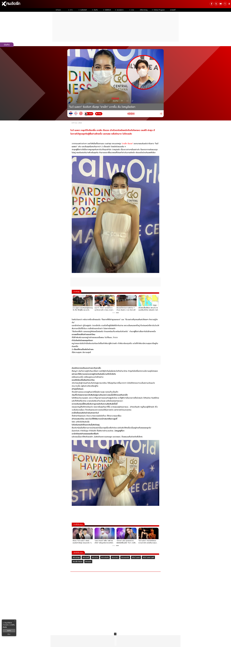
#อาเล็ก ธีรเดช (77, 562)
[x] (216, 3)
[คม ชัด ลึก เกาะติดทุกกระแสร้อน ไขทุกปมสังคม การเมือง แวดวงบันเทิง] (115, 4)
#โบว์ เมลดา (136, 557)
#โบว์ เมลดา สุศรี (148, 557)
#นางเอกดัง (125, 557)
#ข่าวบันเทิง (105, 557)
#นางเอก (88, 562)
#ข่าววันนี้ (86, 557)
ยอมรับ (9, 630)
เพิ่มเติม (5, 627)
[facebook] (211, 3)
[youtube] (220, 3)
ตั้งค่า (9, 634)
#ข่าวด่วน (95, 557)
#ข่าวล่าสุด (76, 557)
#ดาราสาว (115, 557)
